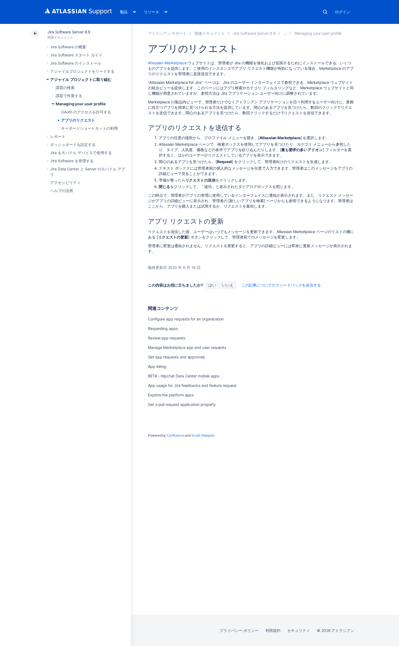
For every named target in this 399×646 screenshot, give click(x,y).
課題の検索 (65, 87)
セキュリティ (298, 630)
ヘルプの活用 (61, 190)
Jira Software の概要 (68, 46)
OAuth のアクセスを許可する (86, 112)
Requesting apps (163, 328)
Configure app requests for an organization (186, 319)
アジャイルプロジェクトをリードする (82, 71)
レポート (57, 136)
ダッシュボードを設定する (73, 144)
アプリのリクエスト (78, 120)
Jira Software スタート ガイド (76, 55)
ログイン (342, 11)
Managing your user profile (81, 103)
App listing (157, 366)
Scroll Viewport (202, 435)
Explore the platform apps (171, 395)
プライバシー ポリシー (239, 630)
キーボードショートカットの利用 (89, 128)
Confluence (175, 435)
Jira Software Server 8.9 (68, 32)
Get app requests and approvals (176, 357)
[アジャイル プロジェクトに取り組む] (285, 33)
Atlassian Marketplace (167, 63)
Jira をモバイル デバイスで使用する (81, 152)
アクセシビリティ (65, 182)
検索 (325, 12)
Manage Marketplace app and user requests (187, 347)
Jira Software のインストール (75, 63)
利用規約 (273, 630)
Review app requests (166, 338)
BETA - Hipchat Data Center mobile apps (183, 376)
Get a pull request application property (182, 404)
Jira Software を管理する (72, 160)
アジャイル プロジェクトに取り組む (81, 79)
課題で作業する (69, 95)
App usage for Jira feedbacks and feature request (192, 385)
